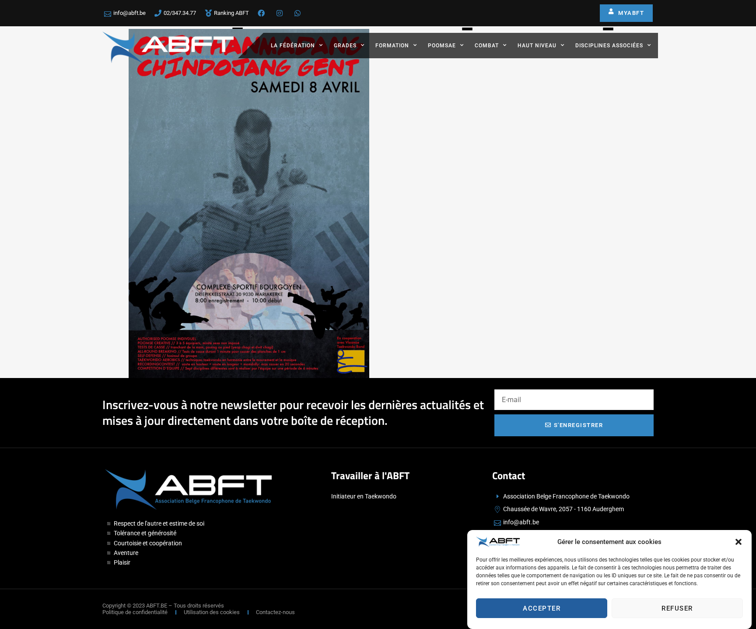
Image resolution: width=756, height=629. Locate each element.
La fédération (293, 45)
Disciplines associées (609, 45)
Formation (392, 45)
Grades (345, 45)
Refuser (677, 608)
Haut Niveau (537, 45)
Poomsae (442, 45)
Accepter (541, 608)
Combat (487, 45)
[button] (738, 541)
